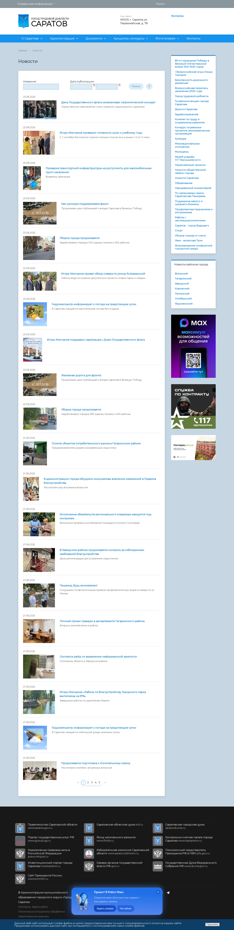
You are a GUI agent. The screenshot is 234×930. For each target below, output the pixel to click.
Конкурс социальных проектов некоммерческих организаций (192, 130)
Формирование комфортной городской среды (193, 247)
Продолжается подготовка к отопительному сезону (95, 763)
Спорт (179, 230)
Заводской (182, 283)
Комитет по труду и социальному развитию (190, 121)
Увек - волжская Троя (188, 240)
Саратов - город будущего (192, 225)
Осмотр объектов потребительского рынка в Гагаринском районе (96, 443)
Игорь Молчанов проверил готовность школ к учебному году (101, 132)
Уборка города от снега (190, 235)
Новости (37, 50)
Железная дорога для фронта (81, 375)
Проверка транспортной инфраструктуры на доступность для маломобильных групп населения (99, 170)
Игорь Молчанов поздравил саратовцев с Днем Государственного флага (96, 339)
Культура (180, 138)
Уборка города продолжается (80, 238)
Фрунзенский (183, 303)
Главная (22, 50)
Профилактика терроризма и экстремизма (194, 211)
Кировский (182, 288)
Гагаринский (183, 278)
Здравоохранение (187, 114)
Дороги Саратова (186, 109)
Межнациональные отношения (187, 145)
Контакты (193, 38)
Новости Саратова (187, 177)
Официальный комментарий (193, 187)
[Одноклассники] (162, 892)
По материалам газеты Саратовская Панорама (190, 195)
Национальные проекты (190, 164)
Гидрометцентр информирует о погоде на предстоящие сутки (94, 304)
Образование (183, 183)
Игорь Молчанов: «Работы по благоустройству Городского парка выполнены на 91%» (103, 694)
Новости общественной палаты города (190, 171)
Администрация (62, 38)
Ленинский (182, 293)
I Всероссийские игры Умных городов (194, 73)
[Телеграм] (169, 892)
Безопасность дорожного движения (191, 81)
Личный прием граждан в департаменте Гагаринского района (102, 621)
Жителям (177, 15)
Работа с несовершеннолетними (190, 219)
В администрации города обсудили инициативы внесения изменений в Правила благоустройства (100, 480)
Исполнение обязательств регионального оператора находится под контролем (105, 516)
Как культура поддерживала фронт (85, 203)
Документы (94, 38)
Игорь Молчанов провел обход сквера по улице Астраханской (103, 273)
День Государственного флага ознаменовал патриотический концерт (108, 102)
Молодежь (182, 151)
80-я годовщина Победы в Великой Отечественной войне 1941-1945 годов (192, 63)
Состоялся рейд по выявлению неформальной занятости (98, 656)
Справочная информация (35, 3)
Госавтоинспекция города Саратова (192, 103)
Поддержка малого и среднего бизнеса (188, 203)
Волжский (181, 273)
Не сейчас (126, 908)
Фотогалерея (165, 38)
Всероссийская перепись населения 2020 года (191, 90)
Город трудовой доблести (191, 96)
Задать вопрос (105, 908)
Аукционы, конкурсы (129, 38)
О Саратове (30, 38)
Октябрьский (183, 298)
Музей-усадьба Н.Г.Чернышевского (188, 158)
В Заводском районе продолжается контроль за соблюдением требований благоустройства (102, 552)
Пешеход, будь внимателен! (78, 585)
